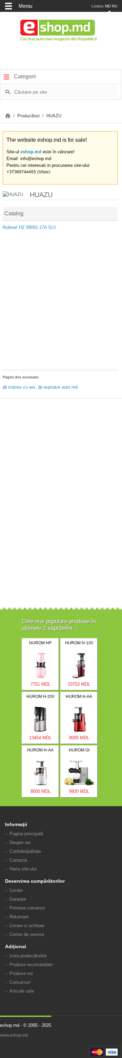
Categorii (24, 76)
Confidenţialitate (25, 851)
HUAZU (53, 115)
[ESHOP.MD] (8, 115)
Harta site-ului (23, 868)
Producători (29, 115)
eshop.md (30, 151)
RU (114, 6)
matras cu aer (21, 387)
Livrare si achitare (26, 925)
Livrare (16, 890)
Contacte (18, 860)
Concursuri (19, 982)
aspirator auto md (60, 387)
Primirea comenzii (27, 907)
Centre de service (26, 934)
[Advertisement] (61, 302)
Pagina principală (26, 833)
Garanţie (17, 899)
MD (108, 6)
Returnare (18, 916)
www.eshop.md (14, 1035)
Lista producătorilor (28, 955)
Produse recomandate (31, 964)
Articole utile (21, 991)
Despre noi (19, 842)
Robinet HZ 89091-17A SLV (29, 227)
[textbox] (65, 91)
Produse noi (21, 973)
